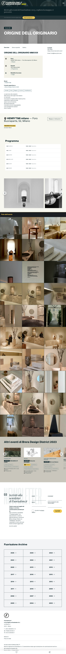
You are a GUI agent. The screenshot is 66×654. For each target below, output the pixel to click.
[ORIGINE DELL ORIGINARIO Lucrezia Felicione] (11, 272)
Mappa (13, 62)
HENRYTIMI (8, 82)
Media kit (6, 636)
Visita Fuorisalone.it (28, 17)
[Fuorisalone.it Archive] (14, 3)
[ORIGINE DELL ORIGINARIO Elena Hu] (11, 360)
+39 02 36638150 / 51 (10, 628)
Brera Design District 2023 (12, 87)
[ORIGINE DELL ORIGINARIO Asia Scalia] (33, 228)
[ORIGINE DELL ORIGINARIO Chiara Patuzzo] (33, 272)
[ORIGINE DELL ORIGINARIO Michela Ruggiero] (11, 228)
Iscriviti (57, 511)
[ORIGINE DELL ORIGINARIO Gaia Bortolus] (11, 316)
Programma (14, 69)
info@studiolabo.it (10, 630)
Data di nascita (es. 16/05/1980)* (53, 503)
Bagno (16, 90)
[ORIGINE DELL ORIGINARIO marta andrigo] (33, 426)
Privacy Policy (7, 650)
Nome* (33, 496)
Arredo (6, 90)
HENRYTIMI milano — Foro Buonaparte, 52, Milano (24, 60)
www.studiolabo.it (10, 632)
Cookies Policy (15, 650)
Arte (11, 90)
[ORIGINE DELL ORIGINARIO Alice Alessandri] (33, 404)
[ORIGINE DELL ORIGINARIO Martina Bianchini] (11, 382)
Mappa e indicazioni (55, 119)
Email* (33, 502)
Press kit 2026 (7, 638)
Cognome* (50, 496)
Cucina (21, 90)
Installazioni (28, 90)
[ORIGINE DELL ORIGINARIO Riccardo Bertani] (11, 338)
